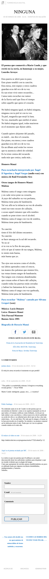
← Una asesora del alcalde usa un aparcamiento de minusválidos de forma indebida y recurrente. (12, 541)
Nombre (7, 483)
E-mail (12, 492)
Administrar (40, 569)
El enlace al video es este (10, 435)
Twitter (24, 332)
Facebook (15, 332)
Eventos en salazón (37, 17)
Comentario (9, 501)
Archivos (24, 569)
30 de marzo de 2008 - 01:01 (14, 17)
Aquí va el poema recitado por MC (14, 451)
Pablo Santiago (7, 404)
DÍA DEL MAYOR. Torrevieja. (24, 347)
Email (33, 332)
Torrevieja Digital (16, 3)
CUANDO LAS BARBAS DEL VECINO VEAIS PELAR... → (36, 538)
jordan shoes (6, 366)
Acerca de (8, 569)
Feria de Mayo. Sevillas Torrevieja (24, 351)
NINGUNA (24, 11)
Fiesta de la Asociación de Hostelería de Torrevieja (24, 343)
